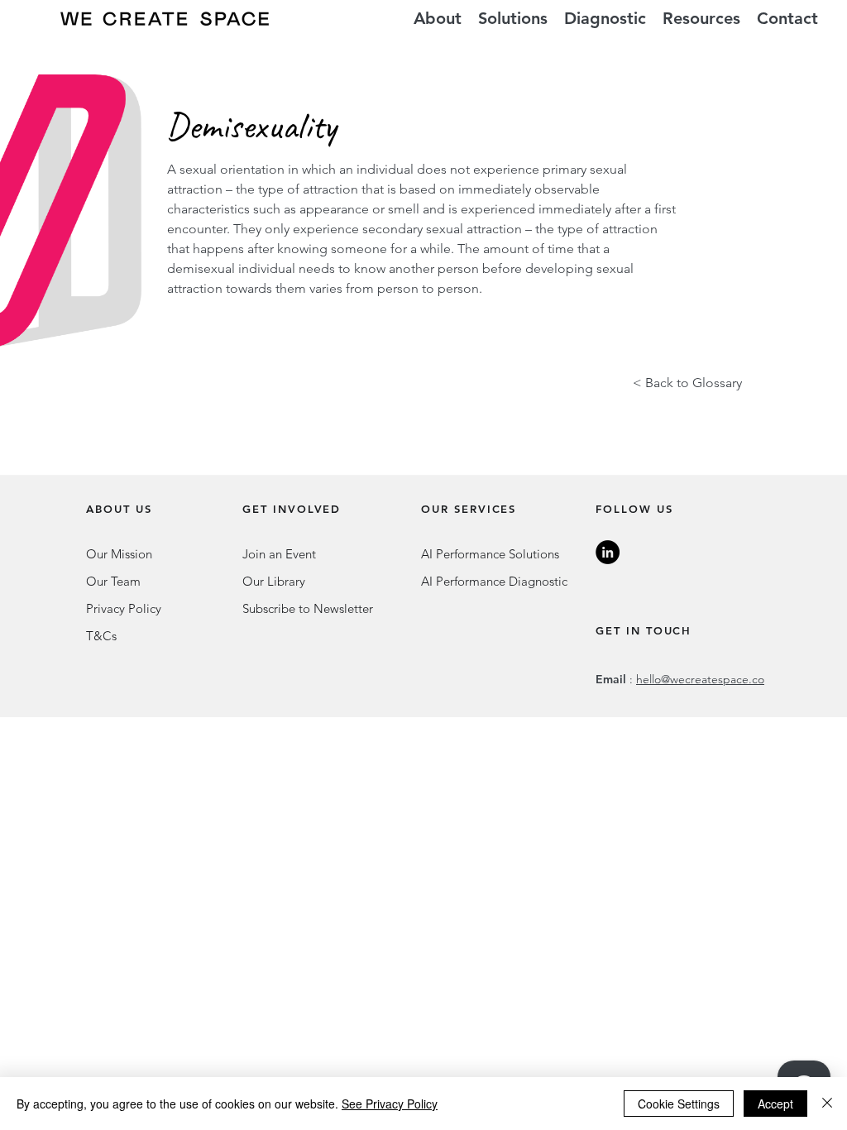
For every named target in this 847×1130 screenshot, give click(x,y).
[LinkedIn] (608, 552)
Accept (775, 1103)
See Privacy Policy (390, 1103)
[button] (513, 18)
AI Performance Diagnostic (494, 581)
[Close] (827, 1103)
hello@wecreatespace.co (700, 679)
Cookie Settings (679, 1103)
